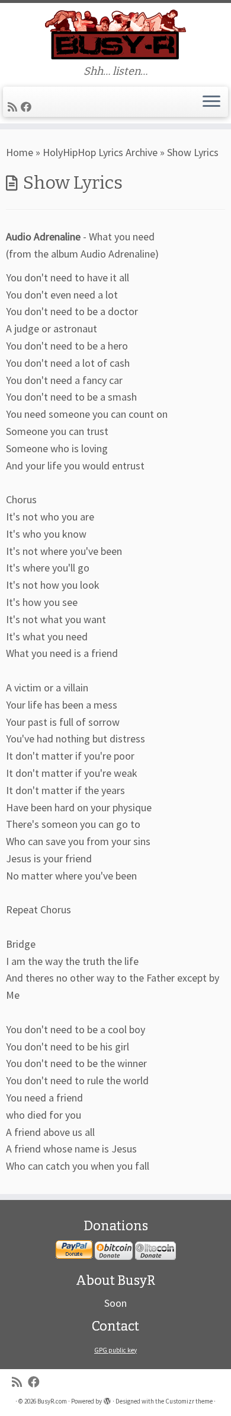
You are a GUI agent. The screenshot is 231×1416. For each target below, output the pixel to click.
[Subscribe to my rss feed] (14, 107)
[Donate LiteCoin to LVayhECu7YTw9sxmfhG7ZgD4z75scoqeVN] (155, 1250)
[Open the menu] (211, 102)
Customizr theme (189, 1401)
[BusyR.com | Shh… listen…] (115, 34)
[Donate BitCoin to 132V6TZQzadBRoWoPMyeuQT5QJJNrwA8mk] (114, 1250)
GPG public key (115, 1350)
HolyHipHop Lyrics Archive (100, 152)
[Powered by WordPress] (107, 1399)
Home (19, 152)
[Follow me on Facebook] (28, 107)
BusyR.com (52, 1401)
